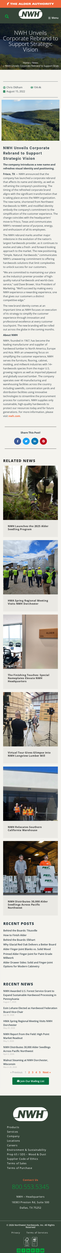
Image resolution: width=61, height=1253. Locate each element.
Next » (47, 1072)
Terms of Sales (17, 1163)
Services (12, 1131)
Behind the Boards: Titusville (20, 930)
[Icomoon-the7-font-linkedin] (28, 1250)
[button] (53, 18)
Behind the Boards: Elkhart (19, 940)
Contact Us (30, 1180)
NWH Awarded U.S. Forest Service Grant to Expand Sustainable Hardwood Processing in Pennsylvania (29, 994)
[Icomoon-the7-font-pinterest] (33, 1250)
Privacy (15, 1232)
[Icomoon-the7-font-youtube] (42, 1250)
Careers (12, 1145)
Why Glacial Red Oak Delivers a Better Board (29, 944)
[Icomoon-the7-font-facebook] (23, 1250)
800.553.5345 (30, 1186)
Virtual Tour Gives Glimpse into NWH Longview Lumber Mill (29, 754)
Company (13, 1136)
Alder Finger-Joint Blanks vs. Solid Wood (27, 949)
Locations (13, 1140)
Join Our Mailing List (32, 1081)
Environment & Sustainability (26, 1150)
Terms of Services (37, 1232)
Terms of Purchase (19, 1168)
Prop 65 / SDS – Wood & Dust (26, 1154)
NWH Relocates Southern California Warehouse (25, 828)
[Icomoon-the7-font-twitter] (38, 1250)
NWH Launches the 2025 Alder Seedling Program (28, 527)
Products (13, 1127)
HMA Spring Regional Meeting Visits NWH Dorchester (28, 602)
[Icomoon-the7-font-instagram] (19, 1250)
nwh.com (14, 416)
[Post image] (30, 493)
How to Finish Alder (15, 935)
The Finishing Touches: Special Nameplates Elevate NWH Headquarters (28, 678)
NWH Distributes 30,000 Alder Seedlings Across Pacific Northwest (28, 904)
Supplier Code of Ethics (22, 1159)
